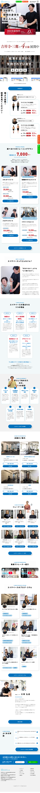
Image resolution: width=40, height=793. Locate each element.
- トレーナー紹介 (21, 773)
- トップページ (20, 768)
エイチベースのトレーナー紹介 (20, 553)
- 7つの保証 (20, 770)
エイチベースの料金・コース (20, 248)
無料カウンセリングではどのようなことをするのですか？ (26, 732)
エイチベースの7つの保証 (20, 426)
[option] (20, 79)
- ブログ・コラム (32, 771)
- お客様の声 (31, 768)
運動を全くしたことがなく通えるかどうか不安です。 (26, 743)
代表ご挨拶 (20, 721)
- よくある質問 (31, 773)
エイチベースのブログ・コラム (20, 675)
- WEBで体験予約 (32, 775)
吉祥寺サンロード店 (10, 456)
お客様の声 (20, 88)
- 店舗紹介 (20, 775)
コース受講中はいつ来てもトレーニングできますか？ (26, 738)
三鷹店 (29, 485)
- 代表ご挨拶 (31, 770)
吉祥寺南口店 (10, 485)
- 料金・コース (20, 771)
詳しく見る (10, 466)
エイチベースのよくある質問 (27, 749)
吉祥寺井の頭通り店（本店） (29, 456)
